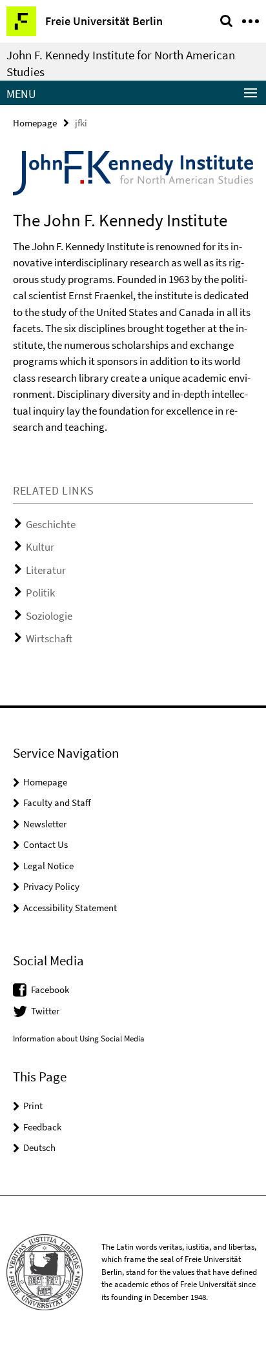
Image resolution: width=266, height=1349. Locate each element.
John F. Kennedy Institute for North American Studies (120, 63)
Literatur (46, 570)
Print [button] (33, 1105)
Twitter (45, 1011)
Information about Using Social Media (79, 1038)
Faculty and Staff (57, 802)
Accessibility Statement (70, 907)
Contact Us (45, 844)
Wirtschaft (49, 638)
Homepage (35, 123)
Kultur (40, 547)
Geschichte (51, 524)
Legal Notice (48, 866)
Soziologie (49, 616)
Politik (40, 593)
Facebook (50, 989)
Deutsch (39, 1147)
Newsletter (44, 824)
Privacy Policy (51, 886)
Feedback (42, 1127)
